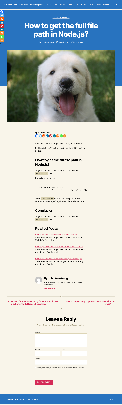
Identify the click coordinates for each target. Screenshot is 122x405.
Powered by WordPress (34, 399)
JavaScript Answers (61, 17)
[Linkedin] (47, 135)
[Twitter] (40, 135)
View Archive (49, 288)
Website (37, 359)
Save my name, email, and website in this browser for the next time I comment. (60, 368)
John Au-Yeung (49, 42)
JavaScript (63, 4)
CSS (55, 4)
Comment (39, 332)
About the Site (89, 4)
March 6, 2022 (63, 42)
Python (71, 4)
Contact (79, 4)
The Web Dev (10, 4)
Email (64, 350)
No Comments (78, 42)
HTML (49, 4)
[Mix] (57, 135)
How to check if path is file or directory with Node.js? (58, 259)
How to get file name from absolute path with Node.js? (59, 247)
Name (37, 350)
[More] (64, 135)
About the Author (103, 4)
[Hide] (0, 43)
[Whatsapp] (61, 135)
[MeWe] (54, 135)
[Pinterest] (50, 135)
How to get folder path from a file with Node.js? (56, 235)
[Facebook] (36, 135)
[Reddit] (43, 135)
